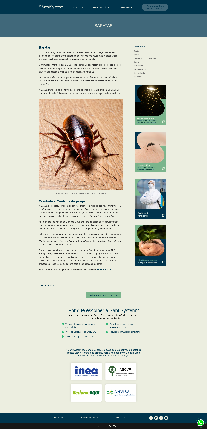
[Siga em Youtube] (166, 418)
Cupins (136, 62)
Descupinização (140, 69)
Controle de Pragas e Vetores (145, 58)
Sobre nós (78, 7)
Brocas (136, 55)
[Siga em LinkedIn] (156, 418)
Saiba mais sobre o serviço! (103, 295)
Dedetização (138, 66)
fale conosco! (104, 269)
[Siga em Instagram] (161, 418)
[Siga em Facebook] (151, 418)
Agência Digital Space (110, 426)
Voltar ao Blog (47, 285)
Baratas (136, 51)
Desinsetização (139, 73)
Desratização (139, 77)
